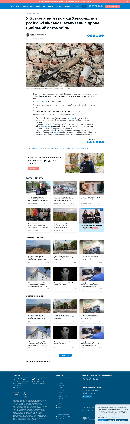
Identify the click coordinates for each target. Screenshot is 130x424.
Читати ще (65, 355)
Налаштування (121, 420)
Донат (32, 168)
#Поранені (84, 148)
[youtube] (95, 6)
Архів (59, 407)
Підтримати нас (111, 6)
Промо (61, 398)
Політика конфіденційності (65, 416)
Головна (28, 13)
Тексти (44, 6)
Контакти (59, 6)
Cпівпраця (67, 6)
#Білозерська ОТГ (73, 148)
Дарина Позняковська (38, 34)
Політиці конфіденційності (113, 417)
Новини (25, 6)
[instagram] (92, 6)
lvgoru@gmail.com (18, 385)
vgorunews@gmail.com (20, 383)
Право (61, 392)
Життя (60, 401)
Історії (60, 383)
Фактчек (61, 387)
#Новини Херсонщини (34, 148)
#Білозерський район (58, 148)
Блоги (32, 6)
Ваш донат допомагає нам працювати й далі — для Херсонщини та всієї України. (65, 1)
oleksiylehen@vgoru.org (38, 383)
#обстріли (46, 148)
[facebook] (90, 6)
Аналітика (61, 385)
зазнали (57, 132)
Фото (60, 394)
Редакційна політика (63, 414)
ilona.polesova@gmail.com (21, 381)
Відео (38, 6)
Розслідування (63, 390)
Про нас (50, 6)
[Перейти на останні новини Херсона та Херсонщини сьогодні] (15, 6)
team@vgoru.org (18, 387)
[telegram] (98, 6)
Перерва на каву (64, 396)
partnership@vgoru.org (38, 381)
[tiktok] (101, 6)
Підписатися (87, 396)
